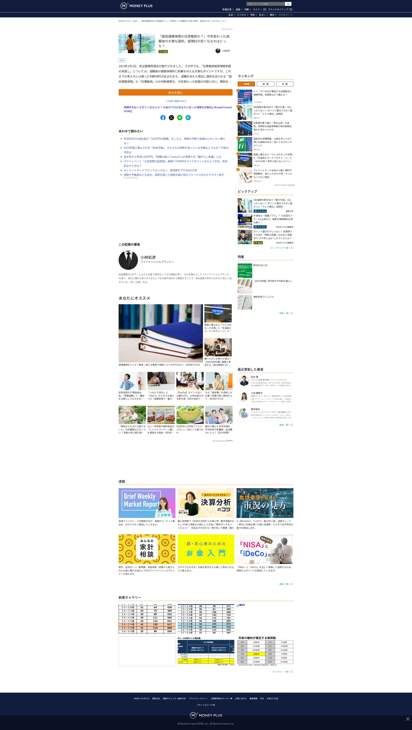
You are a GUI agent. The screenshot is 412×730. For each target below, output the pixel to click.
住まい (262, 14)
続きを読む (175, 92)
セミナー (259, 9)
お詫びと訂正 (272, 698)
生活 (230, 14)
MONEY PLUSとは (141, 698)
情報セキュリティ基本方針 (174, 698)
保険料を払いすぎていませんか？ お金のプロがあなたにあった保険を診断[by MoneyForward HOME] (178, 109)
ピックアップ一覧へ (280, 247)
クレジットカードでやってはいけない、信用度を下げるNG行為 (160, 170)
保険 (122, 60)
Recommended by (219, 441)
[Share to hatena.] (188, 117)
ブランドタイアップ (279, 9)
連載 (238, 9)
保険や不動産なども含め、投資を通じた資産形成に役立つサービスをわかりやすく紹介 (174, 175)
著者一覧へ (285, 424)
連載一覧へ (285, 584)
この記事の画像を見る (175, 101)
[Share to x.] (171, 117)
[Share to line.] (179, 117)
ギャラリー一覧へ (282, 671)
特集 (246, 9)
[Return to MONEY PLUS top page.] (136, 6)
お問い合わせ (241, 698)
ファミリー (284, 14)
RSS (262, 698)
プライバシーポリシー (198, 698)
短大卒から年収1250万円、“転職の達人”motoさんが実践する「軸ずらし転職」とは (172, 157)
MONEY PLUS (124, 20)
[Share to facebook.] (163, 117)
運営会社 (156, 698)
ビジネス (241, 14)
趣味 (272, 14)
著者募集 (253, 698)
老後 (252, 14)
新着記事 (227, 9)
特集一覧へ (285, 313)
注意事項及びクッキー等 (221, 698)
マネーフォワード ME (206, 704)
